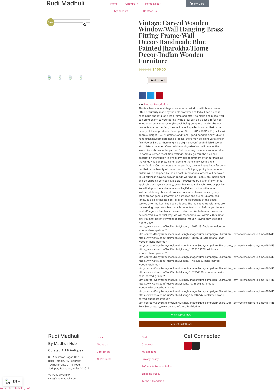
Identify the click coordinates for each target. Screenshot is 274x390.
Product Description (156, 104)
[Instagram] (196, 346)
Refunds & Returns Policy (157, 366)
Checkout (147, 344)
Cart (144, 337)
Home (113, 3)
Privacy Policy (150, 359)
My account (121, 11)
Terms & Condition (153, 381)
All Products (104, 359)
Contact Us (150, 11)
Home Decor (152, 3)
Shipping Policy (151, 373)
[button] (142, 95)
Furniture (130, 3)
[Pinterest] (188, 346)
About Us (102, 344)
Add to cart (158, 80)
